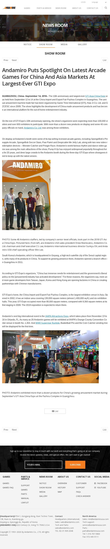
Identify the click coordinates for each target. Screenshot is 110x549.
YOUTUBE (101, 487)
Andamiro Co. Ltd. (33, 127)
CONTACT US (92, 8)
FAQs (78, 492)
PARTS (24, 494)
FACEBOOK (102, 483)
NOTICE (27, 44)
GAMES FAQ (8, 487)
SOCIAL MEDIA (101, 476)
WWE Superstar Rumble (48, 322)
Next (14, 60)
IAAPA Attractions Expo (56, 316)
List (104, 60)
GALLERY (82, 44)
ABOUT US (76, 8)
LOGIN (83, 2)
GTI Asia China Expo (95, 96)
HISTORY (62, 487)
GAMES (27, 8)
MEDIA (64, 44)
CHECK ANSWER (83, 496)
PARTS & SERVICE (44, 8)
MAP (60, 492)
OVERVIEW (62, 483)
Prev (6, 60)
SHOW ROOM (45, 44)
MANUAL (25, 498)
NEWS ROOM (61, 8)
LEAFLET (25, 502)
